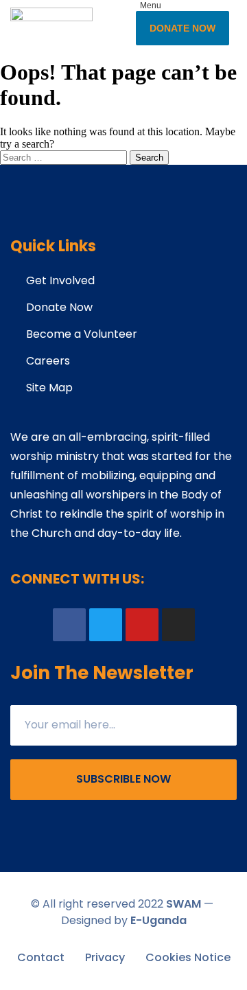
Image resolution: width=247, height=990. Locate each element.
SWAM (183, 904)
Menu (150, 5)
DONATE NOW (182, 28)
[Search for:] (65, 157)
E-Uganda (158, 920)
